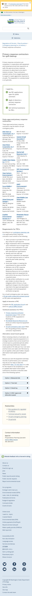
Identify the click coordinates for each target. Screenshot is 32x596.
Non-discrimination (8, 539)
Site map (5, 590)
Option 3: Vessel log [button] (11, 388)
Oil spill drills (12, 419)
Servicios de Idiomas (8, 544)
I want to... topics (7, 514)
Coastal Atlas (6, 517)
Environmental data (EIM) (10, 519)
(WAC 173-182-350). (16, 365)
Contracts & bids (7, 503)
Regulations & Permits (9, 43)
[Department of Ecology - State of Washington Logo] (16, 21)
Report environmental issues (11, 481)
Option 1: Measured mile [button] (12, 378)
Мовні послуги (7, 557)
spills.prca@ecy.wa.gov (15, 306)
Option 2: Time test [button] (11, 383)
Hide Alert (26, 3)
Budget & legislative (8, 500)
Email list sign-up (7, 468)
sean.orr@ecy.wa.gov (11, 440)
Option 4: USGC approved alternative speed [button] (13, 394)
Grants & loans (7, 506)
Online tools (6, 512)
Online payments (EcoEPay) (10, 522)
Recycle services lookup (9, 525)
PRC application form (17, 304)
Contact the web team (9, 592)
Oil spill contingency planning (17, 417)
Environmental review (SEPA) (11, 492)
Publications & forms (8, 498)
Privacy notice (6, 584)
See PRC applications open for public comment (16, 94)
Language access (7, 541)
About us (5, 463)
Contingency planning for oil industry (13, 45)
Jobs (3, 471)
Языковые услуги (7, 554)
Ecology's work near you (9, 490)
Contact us (5, 465)
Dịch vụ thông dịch (8, 552)
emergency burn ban (16, 4)
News (4, 473)
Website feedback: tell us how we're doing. (17, 456)
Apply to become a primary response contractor (15, 102)
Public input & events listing (11, 476)
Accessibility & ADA (8, 536)
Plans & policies (22, 43)
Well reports (6, 530)
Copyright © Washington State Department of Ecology (15, 581)
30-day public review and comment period (16, 296)
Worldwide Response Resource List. (16, 321)
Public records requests (9, 479)
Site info (5, 587)
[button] (16, 34)
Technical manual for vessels (17, 414)
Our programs (6, 487)
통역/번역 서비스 (7, 549)
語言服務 (5, 546)
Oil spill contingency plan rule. (15, 327)
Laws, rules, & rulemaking (10, 495)
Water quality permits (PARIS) (11, 527)
